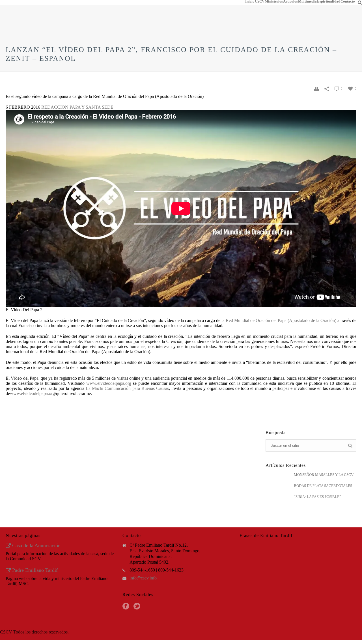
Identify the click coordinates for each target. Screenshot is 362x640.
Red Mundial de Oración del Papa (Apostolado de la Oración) (281, 320)
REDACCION (54, 107)
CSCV (259, 1)
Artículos (290, 1)
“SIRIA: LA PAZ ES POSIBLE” (317, 497)
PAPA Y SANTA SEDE (91, 107)
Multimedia (307, 1)
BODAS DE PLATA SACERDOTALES (323, 486)
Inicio (250, 1)
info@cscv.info (143, 577)
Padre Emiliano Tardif (34, 570)
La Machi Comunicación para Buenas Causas (127, 388)
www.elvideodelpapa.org (108, 383)
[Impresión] (316, 88)
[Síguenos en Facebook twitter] (136, 606)
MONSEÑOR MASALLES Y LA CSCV (324, 475)
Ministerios (274, 1)
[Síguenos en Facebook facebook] (125, 606)
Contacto (348, 1)
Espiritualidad (328, 1)
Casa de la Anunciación (36, 545)
